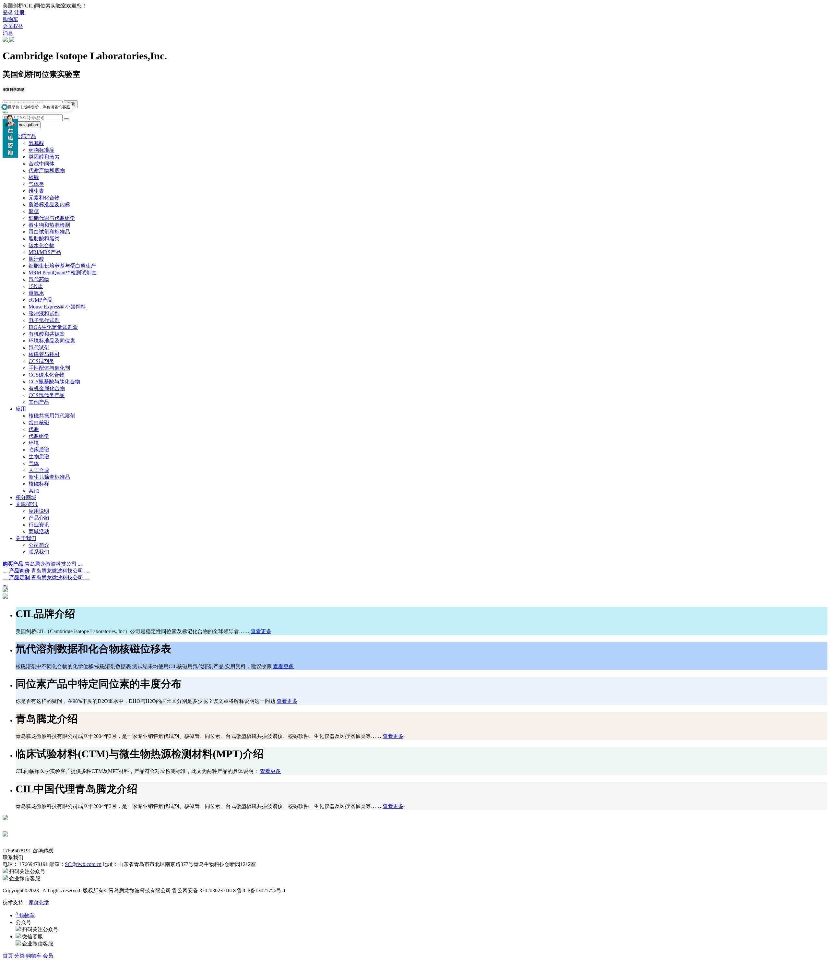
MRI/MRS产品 (45, 252)
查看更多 (261, 631)
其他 (34, 490)
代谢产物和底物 (47, 170)
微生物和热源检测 (49, 225)
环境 (34, 443)
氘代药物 (39, 279)
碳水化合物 (41, 245)
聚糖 (34, 211)
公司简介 (39, 545)
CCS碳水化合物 (47, 375)
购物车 (10, 19)
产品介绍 (39, 518)
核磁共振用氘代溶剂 (52, 415)
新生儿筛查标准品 (49, 477)
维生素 (36, 191)
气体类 (36, 184)
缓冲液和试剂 (44, 313)
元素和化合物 (44, 197)
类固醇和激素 (44, 157)
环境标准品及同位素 (52, 340)
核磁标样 (39, 484)
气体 (34, 463)
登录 (8, 12)
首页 (8, 955)
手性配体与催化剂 (49, 368)
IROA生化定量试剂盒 (53, 327)
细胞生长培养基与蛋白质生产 (62, 266)
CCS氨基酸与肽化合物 (54, 381)
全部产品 (26, 136)
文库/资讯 (27, 504)
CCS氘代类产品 (47, 395)
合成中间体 (41, 163)
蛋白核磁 (39, 422)
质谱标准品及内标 (49, 204)
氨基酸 (36, 143)
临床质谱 (39, 449)
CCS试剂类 (41, 361)
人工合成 (39, 470)
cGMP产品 (41, 300)
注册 (19, 12)
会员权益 (13, 26)
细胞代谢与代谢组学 (52, 218)
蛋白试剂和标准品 (49, 231)
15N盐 (36, 286)
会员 (48, 955)
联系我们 (39, 552)
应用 (21, 409)
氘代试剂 (39, 347)
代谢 (34, 429)
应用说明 (39, 511)
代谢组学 (39, 436)
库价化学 (39, 902)
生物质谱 (39, 456)
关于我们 (26, 538)
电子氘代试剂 (44, 320)
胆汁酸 (36, 259)
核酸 (34, 177)
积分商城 (26, 497)
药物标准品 (41, 150)
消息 (8, 33)
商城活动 (39, 531)
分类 (20, 955)
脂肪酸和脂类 (44, 238)
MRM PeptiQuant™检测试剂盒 (63, 272)
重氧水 (36, 293)
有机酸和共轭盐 (47, 334)
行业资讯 (39, 524)
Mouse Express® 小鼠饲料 (57, 306)
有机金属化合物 (47, 388)
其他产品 (39, 402)
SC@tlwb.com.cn (83, 864)
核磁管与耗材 (44, 354)
